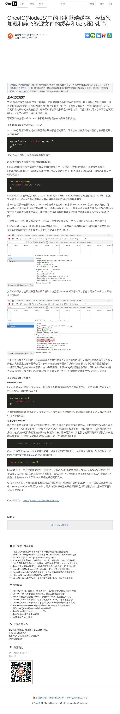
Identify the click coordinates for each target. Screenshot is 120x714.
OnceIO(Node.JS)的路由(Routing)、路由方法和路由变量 (39, 593)
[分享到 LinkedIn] (98, 35)
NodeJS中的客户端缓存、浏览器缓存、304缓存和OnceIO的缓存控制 (44, 590)
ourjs (24, 34)
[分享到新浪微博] (104, 35)
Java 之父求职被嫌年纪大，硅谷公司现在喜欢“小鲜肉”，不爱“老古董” (44, 566)
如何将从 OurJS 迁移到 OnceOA (24, 635)
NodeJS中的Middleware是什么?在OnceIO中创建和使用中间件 (41, 569)
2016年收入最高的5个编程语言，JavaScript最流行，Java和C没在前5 (44, 560)
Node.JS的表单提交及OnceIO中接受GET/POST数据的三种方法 (42, 596)
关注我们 (18, 647)
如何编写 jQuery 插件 (22, 617)
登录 (102, 3)
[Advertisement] (29, 61)
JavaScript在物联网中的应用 (26, 614)
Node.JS (33, 37)
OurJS (37, 703)
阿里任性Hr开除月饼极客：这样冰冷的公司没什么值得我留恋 (40, 551)
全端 (32, 3)
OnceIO (13, 84)
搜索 (92, 3)
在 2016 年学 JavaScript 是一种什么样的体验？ (34, 557)
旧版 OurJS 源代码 (17, 632)
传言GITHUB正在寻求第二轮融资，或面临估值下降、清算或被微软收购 (45, 563)
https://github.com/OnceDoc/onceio (41, 500)
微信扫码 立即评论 (60, 525)
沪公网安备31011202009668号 (50, 697)
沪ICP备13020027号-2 (77, 697)
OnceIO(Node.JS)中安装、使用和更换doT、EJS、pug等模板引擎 (43, 577)
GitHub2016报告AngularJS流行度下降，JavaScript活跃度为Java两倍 (44, 554)
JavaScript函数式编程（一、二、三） (30, 611)
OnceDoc (23, 84)
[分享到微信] (92, 35)
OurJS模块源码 (16, 638)
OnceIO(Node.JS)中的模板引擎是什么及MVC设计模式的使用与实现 (44, 571)
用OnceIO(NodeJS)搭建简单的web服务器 (32, 574)
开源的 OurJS (20, 624)
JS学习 (25, 37)
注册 (111, 3)
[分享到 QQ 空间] (109, 35)
